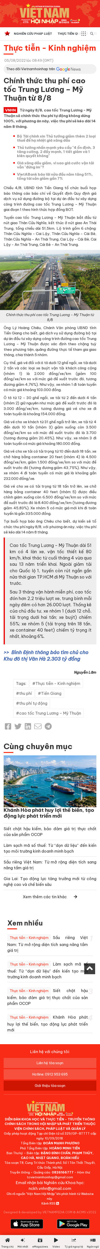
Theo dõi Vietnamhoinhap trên (30, 69)
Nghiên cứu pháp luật (33, 33)
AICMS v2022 (86, 1212)
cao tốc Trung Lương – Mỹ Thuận (50, 713)
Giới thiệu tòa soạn (50, 1085)
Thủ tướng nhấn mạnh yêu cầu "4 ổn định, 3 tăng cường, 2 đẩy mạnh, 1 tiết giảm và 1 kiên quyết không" (56, 151)
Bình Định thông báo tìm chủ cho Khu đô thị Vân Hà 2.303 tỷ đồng (46, 655)
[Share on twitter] (18, 726)
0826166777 (63, 1172)
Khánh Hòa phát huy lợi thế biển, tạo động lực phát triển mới (49, 813)
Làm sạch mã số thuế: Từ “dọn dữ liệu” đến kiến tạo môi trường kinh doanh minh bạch (47, 970)
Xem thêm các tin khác (45, 896)
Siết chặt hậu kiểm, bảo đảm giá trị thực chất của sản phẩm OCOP (47, 997)
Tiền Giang (51, 693)
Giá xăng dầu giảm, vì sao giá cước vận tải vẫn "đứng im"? (55, 165)
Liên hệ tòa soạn (50, 1063)
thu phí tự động (33, 703)
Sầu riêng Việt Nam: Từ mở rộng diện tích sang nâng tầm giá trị (47, 944)
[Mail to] (38, 726)
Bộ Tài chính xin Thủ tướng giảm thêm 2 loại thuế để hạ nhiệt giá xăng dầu (56, 138)
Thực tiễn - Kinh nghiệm (50, 48)
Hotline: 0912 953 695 (50, 1074)
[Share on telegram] (48, 726)
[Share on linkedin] (28, 726)
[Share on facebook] (8, 726)
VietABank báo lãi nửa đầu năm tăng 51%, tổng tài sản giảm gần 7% (55, 176)
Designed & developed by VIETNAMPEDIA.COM (38, 1212)
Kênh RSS (49, 1203)
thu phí (25, 693)
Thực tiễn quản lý (73, 33)
